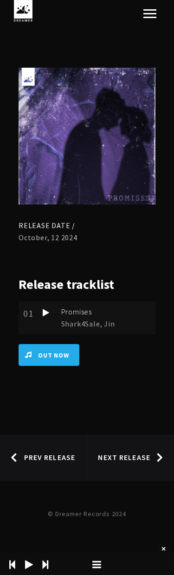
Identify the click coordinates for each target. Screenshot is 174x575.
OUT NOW (53, 355)
